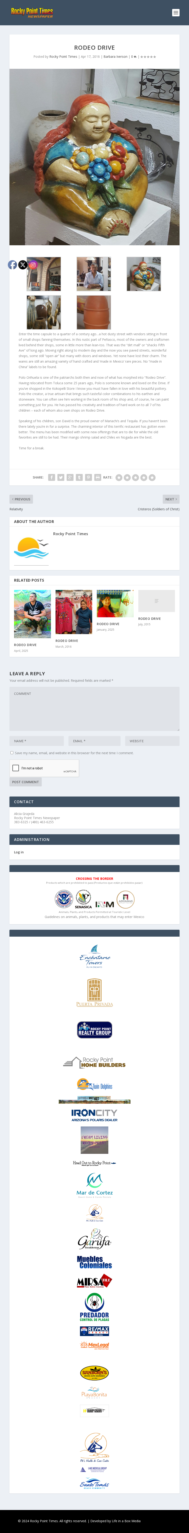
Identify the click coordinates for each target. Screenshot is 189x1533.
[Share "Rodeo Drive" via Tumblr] (79, 477)
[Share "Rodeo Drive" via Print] (97, 477)
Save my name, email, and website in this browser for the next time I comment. (74, 753)
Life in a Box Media (126, 1521)
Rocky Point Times (63, 56)
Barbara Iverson (115, 56)
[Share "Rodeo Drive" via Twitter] (60, 477)
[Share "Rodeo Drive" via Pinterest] (88, 477)
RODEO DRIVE (67, 640)
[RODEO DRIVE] (74, 612)
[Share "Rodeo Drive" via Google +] (70, 477)
